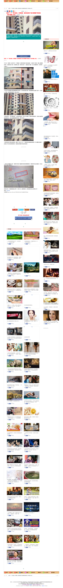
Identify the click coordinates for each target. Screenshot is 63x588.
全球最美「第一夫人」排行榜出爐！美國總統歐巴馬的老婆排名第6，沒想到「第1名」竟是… (51, 322)
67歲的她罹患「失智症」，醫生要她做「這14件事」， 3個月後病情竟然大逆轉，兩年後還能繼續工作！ (14, 545)
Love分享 (57, 8)
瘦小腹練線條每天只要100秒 (12, 321)
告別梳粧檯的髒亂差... (28, 305)
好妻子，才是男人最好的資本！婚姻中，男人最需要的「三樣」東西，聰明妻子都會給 (31, 497)
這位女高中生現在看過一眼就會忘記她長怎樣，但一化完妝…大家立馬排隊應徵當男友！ (14, 561)
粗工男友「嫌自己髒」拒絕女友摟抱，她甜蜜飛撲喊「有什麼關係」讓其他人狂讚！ (51, 293)
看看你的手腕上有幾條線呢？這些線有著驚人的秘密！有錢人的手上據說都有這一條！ (31, 290)
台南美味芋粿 (27, 337)
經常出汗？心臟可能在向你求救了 (50, 50)
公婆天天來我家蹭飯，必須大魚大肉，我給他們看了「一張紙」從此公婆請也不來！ (14, 354)
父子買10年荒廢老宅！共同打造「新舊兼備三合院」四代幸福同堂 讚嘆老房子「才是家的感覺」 (14, 338)
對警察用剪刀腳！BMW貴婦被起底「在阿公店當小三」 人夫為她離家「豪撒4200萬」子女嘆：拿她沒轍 (14, 418)
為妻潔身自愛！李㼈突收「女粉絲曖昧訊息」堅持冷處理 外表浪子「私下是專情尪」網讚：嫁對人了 (51, 208)
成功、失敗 (26, 273)
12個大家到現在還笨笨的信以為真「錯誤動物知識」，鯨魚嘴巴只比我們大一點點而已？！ (14, 370)
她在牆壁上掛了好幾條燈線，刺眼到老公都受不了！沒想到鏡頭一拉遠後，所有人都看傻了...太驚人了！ (14, 258)
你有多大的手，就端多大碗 (49, 264)
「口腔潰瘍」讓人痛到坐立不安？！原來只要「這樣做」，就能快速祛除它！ (51, 123)
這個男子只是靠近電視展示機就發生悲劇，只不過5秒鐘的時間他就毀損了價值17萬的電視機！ (14, 529)
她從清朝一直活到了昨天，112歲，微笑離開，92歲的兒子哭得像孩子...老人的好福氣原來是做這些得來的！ (31, 465)
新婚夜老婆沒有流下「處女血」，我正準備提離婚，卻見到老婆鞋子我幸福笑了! (51, 251)
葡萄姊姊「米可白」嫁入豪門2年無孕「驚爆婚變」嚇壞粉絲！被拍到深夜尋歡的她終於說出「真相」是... (31, 386)
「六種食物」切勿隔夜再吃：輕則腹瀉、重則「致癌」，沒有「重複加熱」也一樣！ (31, 545)
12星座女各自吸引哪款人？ (29, 512)
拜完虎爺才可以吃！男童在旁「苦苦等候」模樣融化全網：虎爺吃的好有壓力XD (51, 222)
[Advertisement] (31, 5)
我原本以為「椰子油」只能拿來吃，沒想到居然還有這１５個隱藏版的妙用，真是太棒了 (14, 290)
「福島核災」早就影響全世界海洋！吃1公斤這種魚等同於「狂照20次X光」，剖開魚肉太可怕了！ (14, 274)
